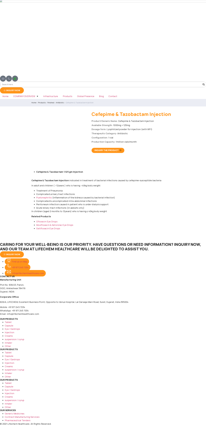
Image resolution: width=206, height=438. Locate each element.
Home (5, 96)
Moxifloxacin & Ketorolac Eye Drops (54, 225)
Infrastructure (50, 96)
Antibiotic (60, 102)
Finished (50, 102)
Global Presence (85, 96)
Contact (112, 96)
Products (67, 96)
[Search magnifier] (203, 84)
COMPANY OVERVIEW (24, 96)
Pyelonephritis (44, 197)
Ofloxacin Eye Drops (46, 221)
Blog (101, 96)
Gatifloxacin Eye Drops (48, 228)
